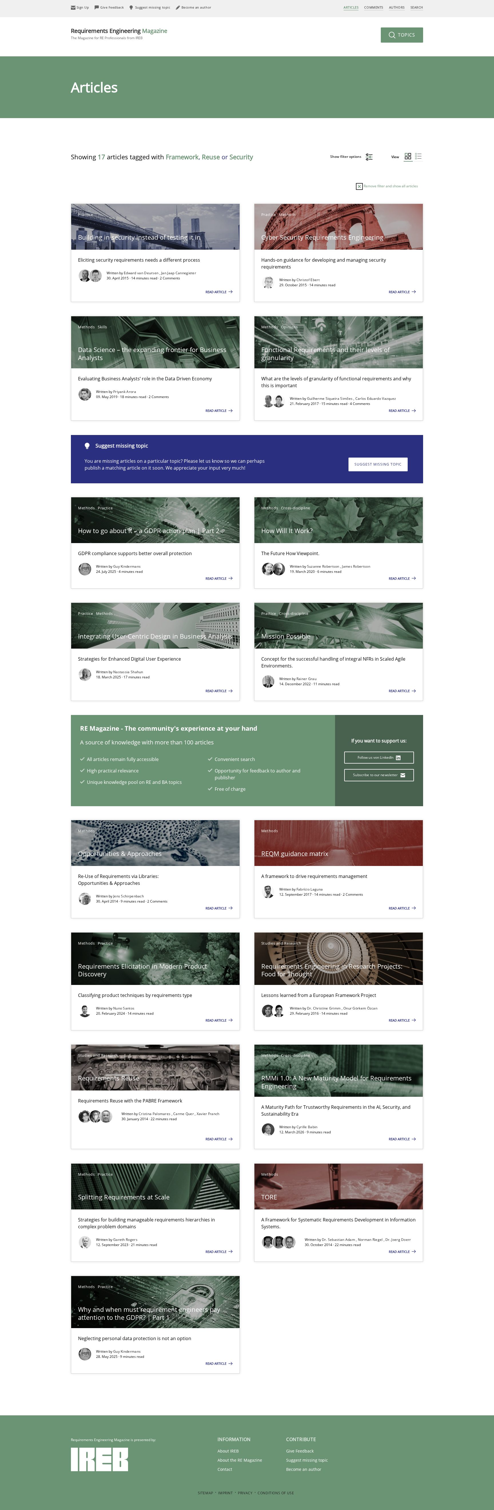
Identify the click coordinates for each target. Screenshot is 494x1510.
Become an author (303, 1469)
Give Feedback (300, 1451)
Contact (225, 1469)
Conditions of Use (276, 1493)
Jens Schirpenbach (128, 896)
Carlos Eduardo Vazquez (375, 398)
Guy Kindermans (127, 566)
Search (417, 7)
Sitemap (205, 1493)
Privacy (245, 1493)
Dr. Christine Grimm (324, 1008)
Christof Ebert (308, 279)
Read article (216, 292)
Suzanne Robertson (323, 566)
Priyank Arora (124, 391)
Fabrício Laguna (309, 889)
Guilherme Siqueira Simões (330, 398)
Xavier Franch (208, 1113)
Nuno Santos (123, 1008)
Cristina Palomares (155, 1113)
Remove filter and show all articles (390, 186)
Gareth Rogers (125, 1239)
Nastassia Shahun (128, 671)
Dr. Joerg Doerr (398, 1239)
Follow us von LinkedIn (376, 757)
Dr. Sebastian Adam (339, 1239)
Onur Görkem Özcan (360, 1008)
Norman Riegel (371, 1239)
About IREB (228, 1451)
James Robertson (356, 566)
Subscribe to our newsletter (376, 774)
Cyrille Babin (307, 1126)
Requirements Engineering (119, 33)
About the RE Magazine (240, 1460)
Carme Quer (184, 1113)
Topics (406, 35)
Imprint (225, 1493)
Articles (351, 7)
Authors (397, 7)
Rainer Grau (306, 678)
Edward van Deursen (142, 273)
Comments (373, 7)
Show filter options (346, 156)
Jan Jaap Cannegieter (178, 273)
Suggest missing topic (378, 464)
